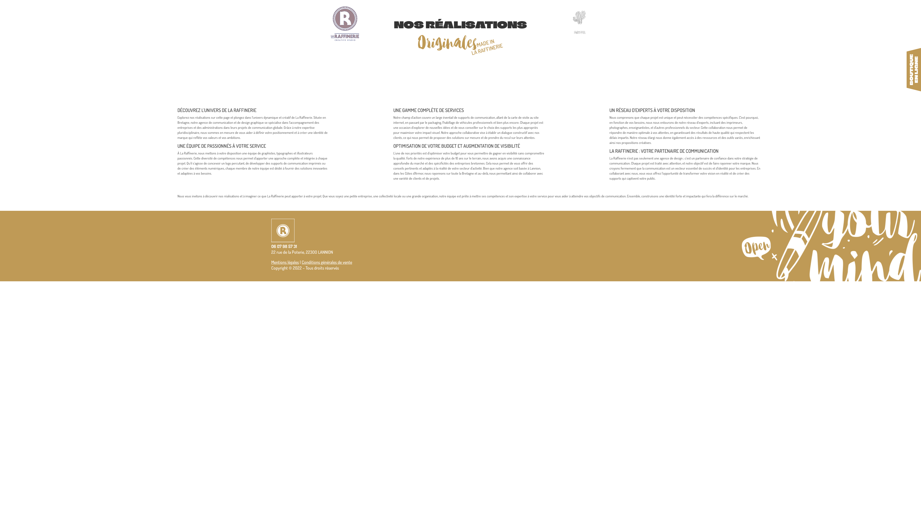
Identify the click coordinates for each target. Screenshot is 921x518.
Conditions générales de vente (327, 262)
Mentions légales (285, 262)
